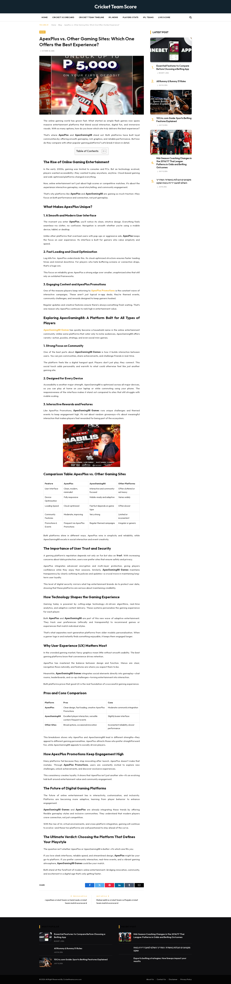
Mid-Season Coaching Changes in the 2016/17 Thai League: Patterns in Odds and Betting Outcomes (174, 163)
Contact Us (161, 979)
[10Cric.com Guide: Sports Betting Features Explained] (171, 102)
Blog (60, 25)
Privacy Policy (186, 979)
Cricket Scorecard (63, 17)
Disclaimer (173, 979)
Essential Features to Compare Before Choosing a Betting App (172, 67)
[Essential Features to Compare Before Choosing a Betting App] (171, 50)
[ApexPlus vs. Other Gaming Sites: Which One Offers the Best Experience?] (91, 85)
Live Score (164, 17)
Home (45, 17)
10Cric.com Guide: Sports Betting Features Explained (173, 120)
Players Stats (130, 17)
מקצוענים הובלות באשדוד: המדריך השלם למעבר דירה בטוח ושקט (173, 181)
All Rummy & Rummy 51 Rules (171, 81)
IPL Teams (148, 17)
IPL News (113, 17)
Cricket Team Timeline (91, 17)
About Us (150, 979)
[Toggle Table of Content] (103, 151)
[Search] (190, 17)
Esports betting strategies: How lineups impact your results (160, 960)
